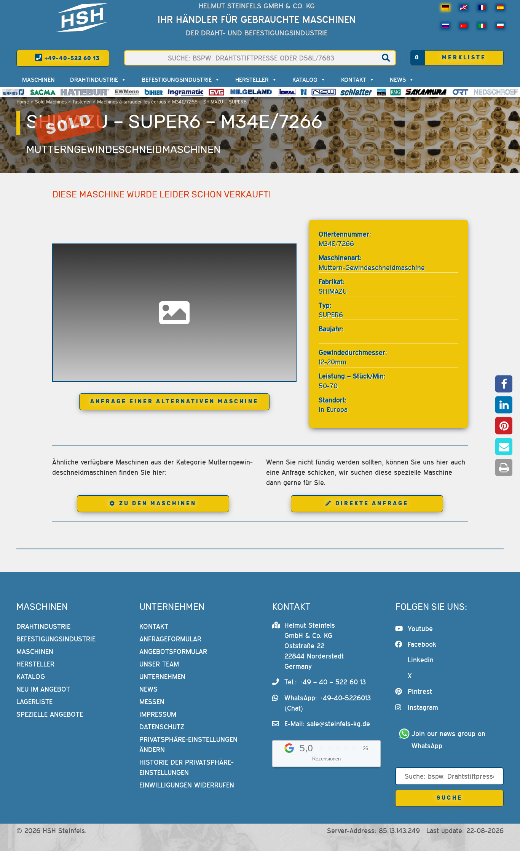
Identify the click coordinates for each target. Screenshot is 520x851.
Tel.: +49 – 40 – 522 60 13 (325, 682)
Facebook (422, 644)
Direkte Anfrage (371, 503)
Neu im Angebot (43, 689)
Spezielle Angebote (49, 714)
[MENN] (127, 92)
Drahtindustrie (94, 79)
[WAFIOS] (13, 92)
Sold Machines (51, 102)
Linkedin (421, 660)
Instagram (423, 707)
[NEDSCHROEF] (496, 92)
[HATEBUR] (85, 92)
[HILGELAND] (251, 92)
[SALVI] (381, 92)
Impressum (157, 714)
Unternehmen (162, 677)
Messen (151, 702)
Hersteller (252, 79)
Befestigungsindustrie (177, 79)
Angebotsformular (173, 651)
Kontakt (353, 79)
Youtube (420, 629)
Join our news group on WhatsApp (450, 740)
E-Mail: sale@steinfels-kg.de (327, 724)
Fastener (82, 102)
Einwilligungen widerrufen (186, 785)
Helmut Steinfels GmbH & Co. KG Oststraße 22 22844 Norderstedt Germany (314, 645)
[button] (503, 383)
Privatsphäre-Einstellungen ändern (188, 744)
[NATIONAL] (303, 92)
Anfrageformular (170, 639)
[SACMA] (42, 92)
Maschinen (38, 79)
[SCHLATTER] (356, 92)
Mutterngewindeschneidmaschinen (123, 149)
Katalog (304, 79)
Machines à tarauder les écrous (131, 102)
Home (22, 102)
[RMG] (395, 92)
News (398, 79)
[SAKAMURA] (426, 92)
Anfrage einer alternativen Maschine (174, 401)
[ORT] (460, 92)
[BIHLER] (153, 92)
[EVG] (216, 92)
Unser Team (159, 664)
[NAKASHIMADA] (323, 92)
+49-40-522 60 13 (71, 58)
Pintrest (420, 691)
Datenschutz (161, 727)
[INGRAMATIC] (185, 92)
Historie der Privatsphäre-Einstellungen (186, 767)
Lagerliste (34, 702)
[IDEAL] (287, 92)
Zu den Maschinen (157, 503)
